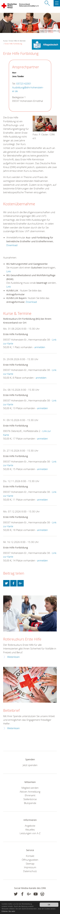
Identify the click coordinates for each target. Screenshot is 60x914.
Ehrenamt (30, 795)
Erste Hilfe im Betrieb (17, 41)
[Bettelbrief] (30, 685)
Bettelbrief (11, 710)
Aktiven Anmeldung (30, 791)
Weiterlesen (13, 656)
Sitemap (30, 863)
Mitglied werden (30, 787)
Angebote (30, 825)
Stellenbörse (30, 799)
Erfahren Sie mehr (8, 911)
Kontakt (30, 855)
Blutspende (30, 803)
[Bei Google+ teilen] (20, 583)
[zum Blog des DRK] (42, 894)
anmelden (39, 347)
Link (8, 271)
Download (11, 245)
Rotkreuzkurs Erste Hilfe (22, 639)
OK (49, 904)
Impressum (30, 867)
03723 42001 (23, 83)
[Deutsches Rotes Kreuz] (9, 6)
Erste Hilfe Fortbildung (13, 43)
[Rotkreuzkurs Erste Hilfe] (30, 613)
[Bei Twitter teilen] (6, 583)
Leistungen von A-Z (30, 833)
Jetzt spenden (30, 765)
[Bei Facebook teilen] (13, 583)
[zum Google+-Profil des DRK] (29, 894)
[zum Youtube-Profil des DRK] (36, 894)
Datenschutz (30, 871)
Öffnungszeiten (30, 859)
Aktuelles (30, 829)
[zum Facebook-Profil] (16, 894)
